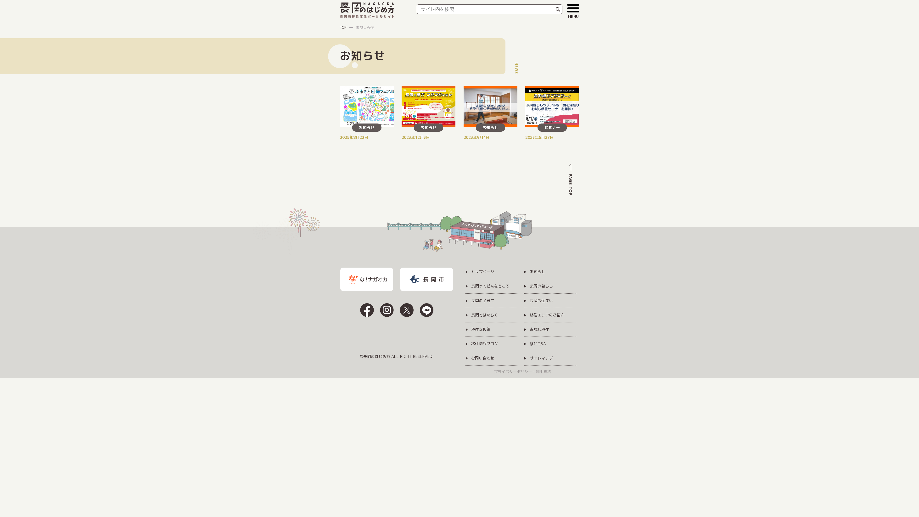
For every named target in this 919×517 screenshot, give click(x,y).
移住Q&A (538, 344)
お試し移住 (539, 329)
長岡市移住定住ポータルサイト (368, 16)
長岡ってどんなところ (490, 286)
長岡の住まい (541, 300)
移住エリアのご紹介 (547, 315)
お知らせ (537, 272)
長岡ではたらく (484, 315)
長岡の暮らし (541, 286)
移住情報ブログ (484, 344)
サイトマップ (541, 358)
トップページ (482, 272)
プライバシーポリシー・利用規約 (522, 371)
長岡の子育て (482, 300)
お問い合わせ (482, 358)
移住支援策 (480, 329)
